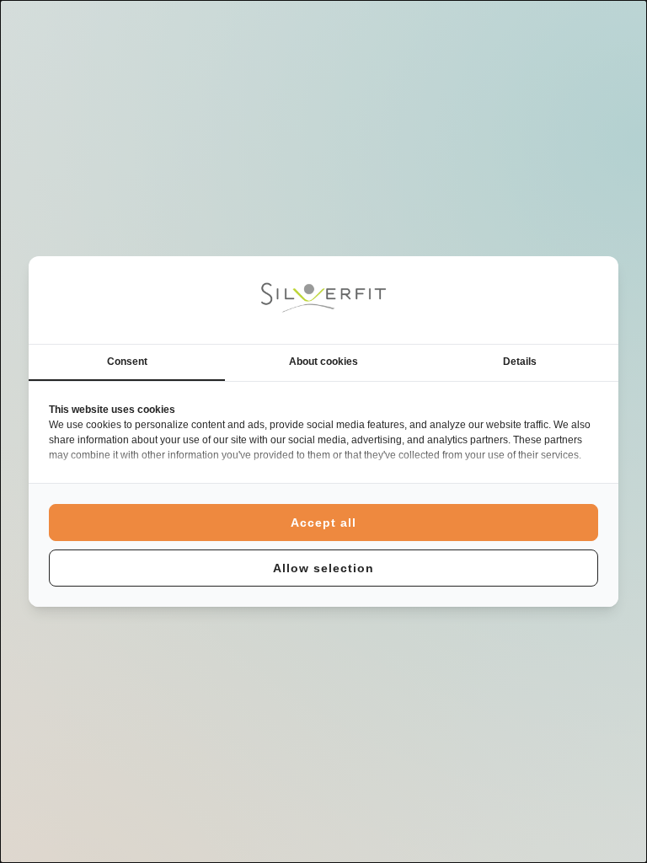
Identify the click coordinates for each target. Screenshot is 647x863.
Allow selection (323, 568)
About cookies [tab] (323, 361)
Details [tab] (520, 361)
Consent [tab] (127, 361)
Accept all (323, 522)
